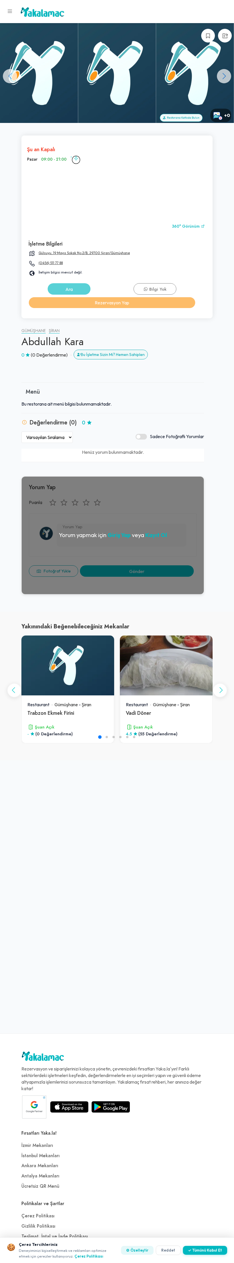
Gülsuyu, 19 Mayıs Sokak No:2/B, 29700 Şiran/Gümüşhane (84, 253)
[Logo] (42, 1057)
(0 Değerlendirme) (49, 355)
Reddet (168, 1250)
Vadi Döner (138, 712)
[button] (224, 76)
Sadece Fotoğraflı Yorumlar (177, 436)
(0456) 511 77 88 (51, 263)
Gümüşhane (33, 330)
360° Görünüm (186, 226)
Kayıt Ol (156, 535)
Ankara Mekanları (39, 1166)
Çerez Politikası (38, 1216)
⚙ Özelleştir (137, 1250)
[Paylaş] (225, 35)
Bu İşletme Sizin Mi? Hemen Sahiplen (113, 354)
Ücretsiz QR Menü (40, 1186)
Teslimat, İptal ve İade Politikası (54, 1236)
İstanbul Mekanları (40, 1156)
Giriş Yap (119, 535)
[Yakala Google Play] (111, 1107)
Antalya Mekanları (40, 1176)
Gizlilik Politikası (38, 1226)
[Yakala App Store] (69, 1107)
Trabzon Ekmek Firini (50, 712)
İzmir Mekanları (37, 1145)
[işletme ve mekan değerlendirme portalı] (10, 11)
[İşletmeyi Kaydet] (208, 35)
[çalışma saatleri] (76, 159)
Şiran (54, 330)
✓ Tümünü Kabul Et (205, 1250)
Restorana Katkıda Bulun (182, 118)
